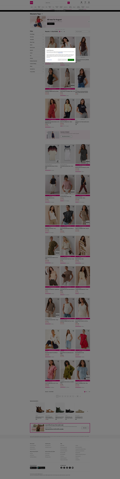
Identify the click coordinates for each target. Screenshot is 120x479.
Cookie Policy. (60, 52)
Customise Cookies (49, 59)
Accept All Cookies (71, 59)
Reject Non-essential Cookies (63, 59)
